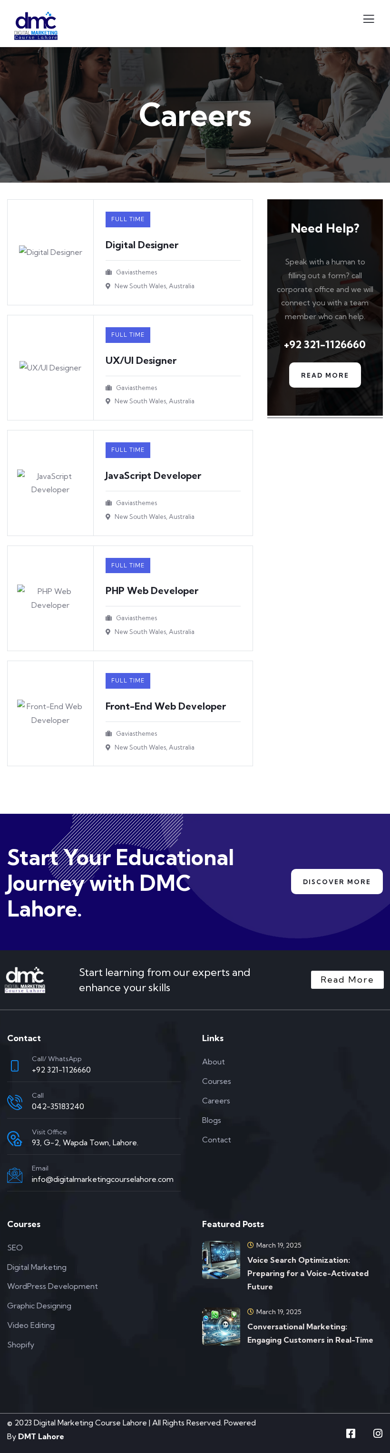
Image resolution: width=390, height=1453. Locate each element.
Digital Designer (142, 245)
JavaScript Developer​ (153, 475)
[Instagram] (377, 1433)
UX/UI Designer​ (141, 360)
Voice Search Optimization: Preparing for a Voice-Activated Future (308, 1273)
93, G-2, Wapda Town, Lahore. (85, 1142)
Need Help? (325, 228)
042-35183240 (58, 1106)
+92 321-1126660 (61, 1069)
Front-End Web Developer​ (166, 706)
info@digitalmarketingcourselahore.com (103, 1179)
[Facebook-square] (350, 1433)
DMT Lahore (41, 1436)
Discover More (337, 882)
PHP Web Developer (152, 590)
